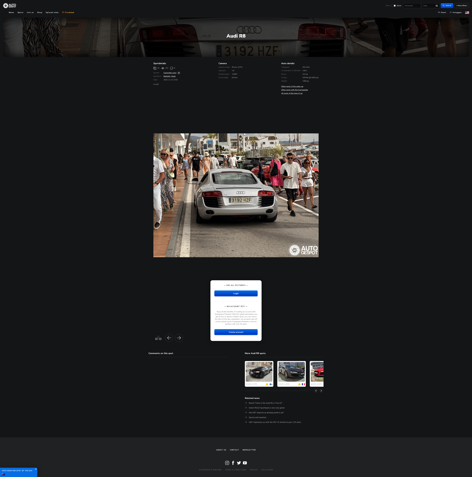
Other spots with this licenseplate (294, 90)
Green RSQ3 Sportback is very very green (267, 407)
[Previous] (316, 390)
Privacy (254, 470)
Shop (39, 12)
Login (236, 293)
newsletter (249, 450)
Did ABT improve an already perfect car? (266, 412)
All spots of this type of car (292, 93)
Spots (399, 6)
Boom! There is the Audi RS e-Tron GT (265, 403)
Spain (173, 76)
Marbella (166, 76)
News (388, 6)
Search (448, 5)
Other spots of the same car (292, 86)
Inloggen (457, 12)
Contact (234, 450)
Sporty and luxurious (257, 417)
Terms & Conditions (235, 470)
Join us (30, 12)
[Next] (321, 390)
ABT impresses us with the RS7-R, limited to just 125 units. (275, 422)
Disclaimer (267, 470)
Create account (236, 332)
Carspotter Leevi (169, 73)
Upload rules (52, 12)
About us (221, 450)
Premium (69, 12)
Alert (443, 12)
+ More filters (461, 5)
